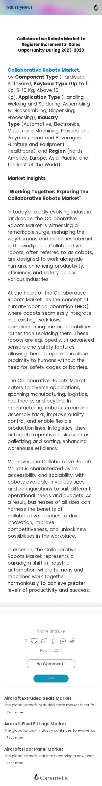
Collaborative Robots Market (43, 70)
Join (51, 678)
